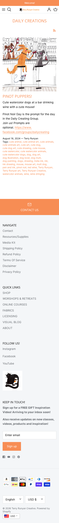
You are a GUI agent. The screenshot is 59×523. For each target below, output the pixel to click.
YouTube (8, 363)
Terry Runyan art (11, 170)
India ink (38, 160)
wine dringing (37, 173)
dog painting (9, 160)
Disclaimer (9, 266)
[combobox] (11, 516)
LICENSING (10, 316)
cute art (25, 144)
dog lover (25, 157)
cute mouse (39, 148)
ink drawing (9, 164)
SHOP (6, 293)
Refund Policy (12, 254)
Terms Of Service (14, 260)
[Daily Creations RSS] (54, 30)
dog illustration (10, 157)
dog (29, 154)
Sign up (12, 446)
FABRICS (8, 310)
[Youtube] (9, 457)
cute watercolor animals (33, 151)
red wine (32, 167)
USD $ (32, 499)
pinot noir (21, 167)
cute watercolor (11, 151)
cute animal (15, 141)
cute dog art (9, 148)
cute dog (35, 144)
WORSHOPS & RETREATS (19, 298)
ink (46, 160)
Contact (8, 230)
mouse (19, 164)
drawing (28, 160)
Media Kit (9, 242)
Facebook (9, 356)
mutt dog (42, 164)
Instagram (9, 349)
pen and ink (9, 167)
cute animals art (11, 144)
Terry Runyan (45, 167)
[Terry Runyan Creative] (29, 9)
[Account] (48, 9)
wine (26, 173)
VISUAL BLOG (12, 322)
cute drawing (24, 148)
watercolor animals (13, 173)
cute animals (46, 141)
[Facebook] (4, 457)
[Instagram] (13, 457)
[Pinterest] (18, 457)
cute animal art (31, 141)
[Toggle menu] (3, 9)
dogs (20, 160)
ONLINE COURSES (15, 304)
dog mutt (36, 157)
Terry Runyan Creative (34, 170)
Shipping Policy (12, 248)
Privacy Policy (12, 271)
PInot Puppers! (17, 96)
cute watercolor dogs (14, 154)
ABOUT (7, 328)
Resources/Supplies (16, 236)
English (10, 499)
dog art (36, 154)
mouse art (30, 164)
